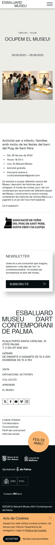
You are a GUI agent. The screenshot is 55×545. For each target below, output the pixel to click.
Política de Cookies (35, 530)
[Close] (50, 518)
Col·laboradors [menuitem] (10, 423)
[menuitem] (5, 370)
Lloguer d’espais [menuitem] (11, 419)
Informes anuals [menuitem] (11, 434)
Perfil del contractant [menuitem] (13, 430)
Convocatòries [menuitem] (10, 426)
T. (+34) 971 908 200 (15, 347)
